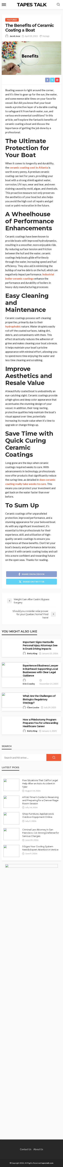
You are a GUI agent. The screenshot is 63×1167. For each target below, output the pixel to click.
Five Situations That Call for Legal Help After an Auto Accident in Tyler (40, 783)
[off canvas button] (4, 4)
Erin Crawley (29, 683)
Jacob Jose (15, 36)
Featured (12, 20)
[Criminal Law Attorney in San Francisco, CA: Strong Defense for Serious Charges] (11, 834)
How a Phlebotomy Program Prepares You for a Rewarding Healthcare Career (40, 723)
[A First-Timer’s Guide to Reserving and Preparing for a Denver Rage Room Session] (11, 802)
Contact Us (25, 1149)
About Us (38, 1149)
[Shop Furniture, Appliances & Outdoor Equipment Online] (11, 818)
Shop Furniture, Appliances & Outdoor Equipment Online (38, 815)
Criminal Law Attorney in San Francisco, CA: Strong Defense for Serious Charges (40, 832)
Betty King (32, 653)
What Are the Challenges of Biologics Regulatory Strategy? (39, 699)
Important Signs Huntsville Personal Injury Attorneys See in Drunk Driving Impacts (40, 645)
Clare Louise (33, 707)
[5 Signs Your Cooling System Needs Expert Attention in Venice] (11, 851)
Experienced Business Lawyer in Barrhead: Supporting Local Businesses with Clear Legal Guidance (40, 670)
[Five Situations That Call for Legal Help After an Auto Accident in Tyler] (11, 785)
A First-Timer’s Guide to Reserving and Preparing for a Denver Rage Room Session (40, 800)
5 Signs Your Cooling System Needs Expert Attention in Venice (40, 848)
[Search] (58, 4)
